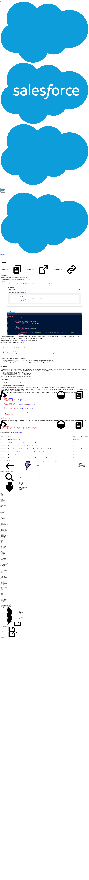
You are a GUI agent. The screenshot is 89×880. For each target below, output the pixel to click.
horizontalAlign (81, 463)
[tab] (2, 460)
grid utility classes (21, 340)
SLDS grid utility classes (16, 432)
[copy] (7, 344)
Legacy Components (44, 461)
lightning (57, 461)
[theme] (61, 395)
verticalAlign (80, 464)
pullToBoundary (81, 465)
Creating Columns (81, 466)
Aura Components (51, 461)
